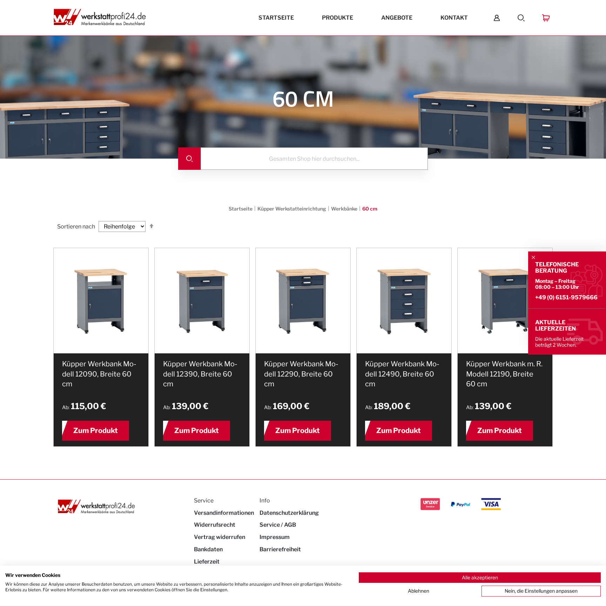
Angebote (396, 17)
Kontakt (454, 17)
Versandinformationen (224, 513)
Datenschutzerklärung (289, 513)
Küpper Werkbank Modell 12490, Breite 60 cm (402, 374)
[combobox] (314, 158)
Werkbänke (344, 209)
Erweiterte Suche (521, 17)
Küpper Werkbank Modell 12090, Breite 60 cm (99, 374)
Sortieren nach (76, 226)
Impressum (275, 537)
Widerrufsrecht (214, 524)
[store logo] (100, 18)
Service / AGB (278, 524)
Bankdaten (208, 549)
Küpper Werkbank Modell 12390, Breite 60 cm (200, 374)
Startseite (276, 17)
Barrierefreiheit (280, 549)
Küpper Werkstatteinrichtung (292, 209)
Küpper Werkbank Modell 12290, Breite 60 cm (301, 374)
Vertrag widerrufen (219, 537)
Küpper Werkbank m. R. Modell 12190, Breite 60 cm (504, 374)
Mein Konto (496, 17)
